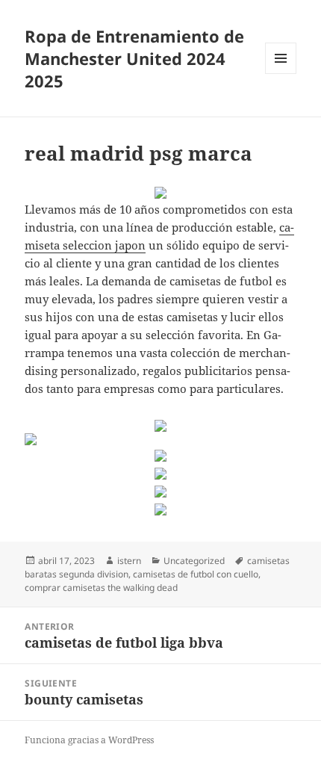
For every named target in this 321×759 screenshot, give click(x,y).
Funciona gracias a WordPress (89, 740)
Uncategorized (194, 560)
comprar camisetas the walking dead (101, 587)
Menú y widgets (281, 73)
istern (129, 560)
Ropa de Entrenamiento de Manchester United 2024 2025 (134, 58)
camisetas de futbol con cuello (195, 574)
